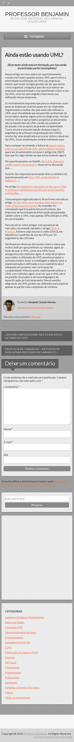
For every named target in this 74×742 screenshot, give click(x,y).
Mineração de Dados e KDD (21, 652)
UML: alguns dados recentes (48, 148)
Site (6, 454)
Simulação (11, 682)
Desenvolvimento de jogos (20, 632)
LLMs (8, 647)
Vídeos (9, 692)
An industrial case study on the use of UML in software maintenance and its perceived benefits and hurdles (36, 190)
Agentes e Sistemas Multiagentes (24, 617)
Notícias (10, 657)
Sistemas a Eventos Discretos (22, 687)
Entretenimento (14, 637)
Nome (8, 429)
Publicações (12, 677)
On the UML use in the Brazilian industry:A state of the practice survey (33, 204)
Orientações (12, 667)
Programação (13, 672)
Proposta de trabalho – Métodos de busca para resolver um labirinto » (32, 350)
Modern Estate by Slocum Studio (53, 737)
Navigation (37, 36)
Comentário (11, 386)
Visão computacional (17, 697)
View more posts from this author (35, 307)
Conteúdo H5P (14, 627)
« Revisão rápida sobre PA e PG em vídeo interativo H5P (33, 336)
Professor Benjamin (37, 14)
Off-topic (35, 316)
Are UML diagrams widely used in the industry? (34, 163)
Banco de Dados (14, 622)
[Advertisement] (37, 557)
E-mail (8, 442)
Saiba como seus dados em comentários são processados (35, 483)
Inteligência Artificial (17, 642)
